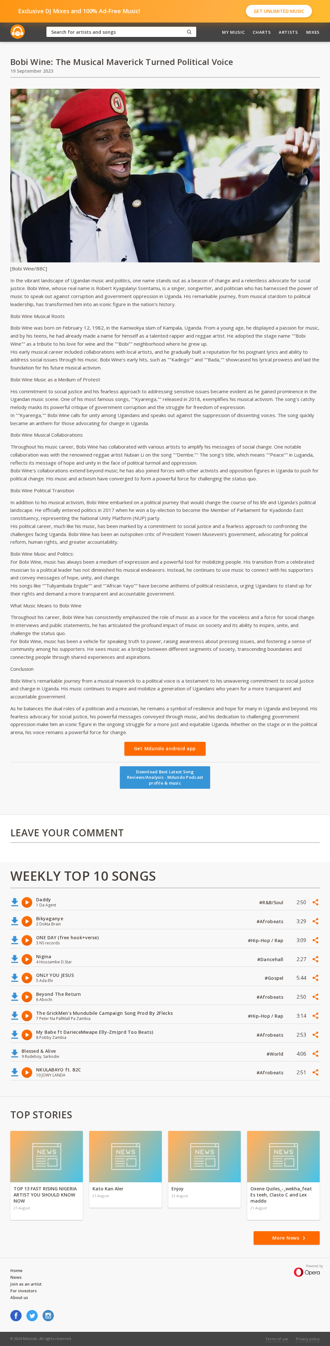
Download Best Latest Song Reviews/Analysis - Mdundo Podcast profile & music (165, 777)
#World (276, 1054)
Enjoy (177, 1189)
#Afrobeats (271, 921)
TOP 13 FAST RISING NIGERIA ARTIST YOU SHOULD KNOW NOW (45, 1195)
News (16, 1277)
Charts (262, 32)
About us (19, 1297)
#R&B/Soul (272, 902)
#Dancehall (271, 959)
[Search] (189, 32)
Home (16, 1270)
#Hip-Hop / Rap (266, 940)
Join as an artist (26, 1284)
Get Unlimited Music (279, 11)
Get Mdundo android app (165, 748)
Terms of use (276, 1338)
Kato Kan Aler (107, 1189)
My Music (233, 32)
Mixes (313, 32)
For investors (23, 1291)
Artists (288, 32)
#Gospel (275, 978)
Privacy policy (308, 1338)
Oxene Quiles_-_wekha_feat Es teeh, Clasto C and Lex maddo (281, 1195)
